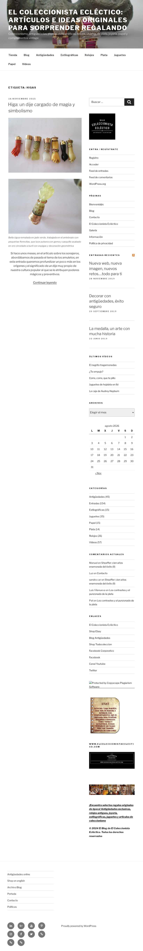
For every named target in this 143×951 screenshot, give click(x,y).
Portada (11, 893)
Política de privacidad (101, 243)
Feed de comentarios (100, 177)
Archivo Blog (14, 887)
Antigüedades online (18, 874)
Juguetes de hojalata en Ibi (103, 384)
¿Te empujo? (96, 371)
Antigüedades (45, 55)
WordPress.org (97, 183)
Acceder (94, 164)
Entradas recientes (104, 255)
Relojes (89, 55)
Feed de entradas (98, 170)
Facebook (94, 657)
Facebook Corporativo (101, 650)
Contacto (94, 217)
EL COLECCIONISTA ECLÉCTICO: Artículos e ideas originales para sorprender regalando (68, 20)
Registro (93, 157)
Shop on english (16, 880)
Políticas (12, 906)
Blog (26, 55)
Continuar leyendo (45, 282)
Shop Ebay (95, 631)
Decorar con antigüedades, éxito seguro (106, 301)
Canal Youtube (97, 663)
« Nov (98, 473)
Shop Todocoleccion (100, 644)
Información (96, 236)
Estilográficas (69, 55)
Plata (104, 55)
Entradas (94, 503)
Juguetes (120, 55)
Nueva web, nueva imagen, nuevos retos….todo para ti (105, 268)
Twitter (93, 670)
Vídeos (26, 64)
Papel (12, 64)
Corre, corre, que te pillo (102, 378)
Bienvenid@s (96, 204)
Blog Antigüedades (99, 637)
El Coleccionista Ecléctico (103, 223)
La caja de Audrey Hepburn (104, 391)
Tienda (12, 55)
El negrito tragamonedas (102, 364)
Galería (93, 230)
